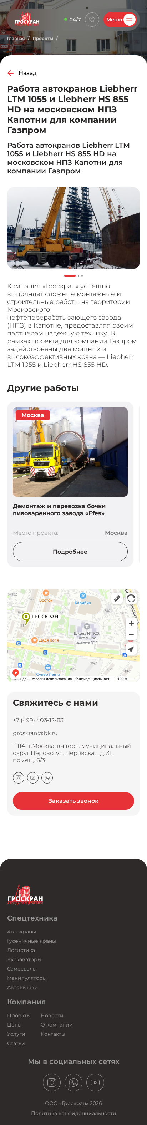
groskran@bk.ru (35, 732)
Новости (52, 1015)
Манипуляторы (27, 978)
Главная (16, 38)
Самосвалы (22, 969)
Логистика (21, 950)
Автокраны (21, 931)
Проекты (42, 38)
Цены (14, 1025)
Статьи (16, 1043)
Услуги (16, 1034)
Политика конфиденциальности (73, 1113)
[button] (70, 276)
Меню (114, 19)
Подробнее (70, 551)
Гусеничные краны (31, 941)
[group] (73, 228)
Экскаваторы (24, 959)
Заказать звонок (73, 800)
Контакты (53, 1034)
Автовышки (22, 987)
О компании (57, 1025)
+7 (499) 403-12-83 (38, 720)
